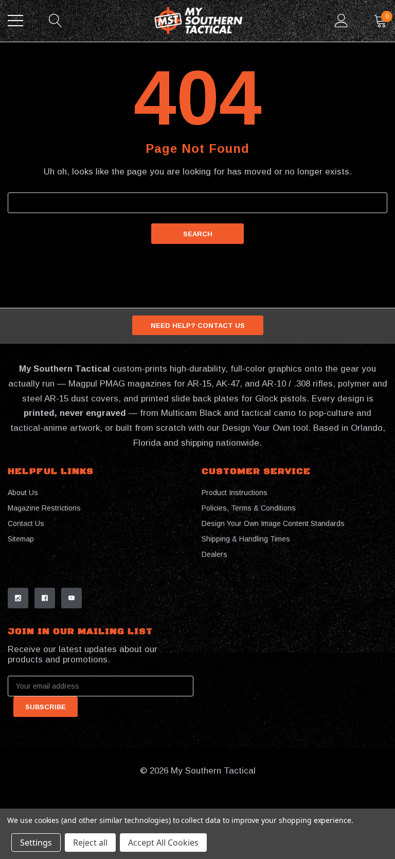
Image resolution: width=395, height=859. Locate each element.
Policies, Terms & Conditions (249, 508)
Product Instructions (234, 492)
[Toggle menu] (15, 20)
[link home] (198, 21)
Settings (36, 842)
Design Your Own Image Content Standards (273, 523)
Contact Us (26, 523)
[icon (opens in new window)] (18, 598)
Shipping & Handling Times (246, 539)
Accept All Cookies (163, 842)
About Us (23, 492)
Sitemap (21, 539)
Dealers (214, 554)
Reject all (90, 842)
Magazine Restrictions (44, 508)
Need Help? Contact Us (198, 325)
